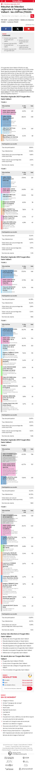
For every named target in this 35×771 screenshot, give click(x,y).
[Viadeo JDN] (26, 765)
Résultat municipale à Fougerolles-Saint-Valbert (17, 650)
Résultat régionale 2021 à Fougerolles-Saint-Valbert (10, 39)
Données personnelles (8, 748)
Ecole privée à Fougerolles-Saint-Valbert (15, 663)
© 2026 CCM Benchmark (26, 750)
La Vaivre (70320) (13, 20)
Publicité (30, 744)
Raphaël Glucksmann (9, 710)
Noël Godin (6, 707)
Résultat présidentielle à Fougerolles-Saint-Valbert (18, 643)
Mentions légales (7, 750)
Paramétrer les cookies (20, 748)
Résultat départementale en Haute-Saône (15, 641)
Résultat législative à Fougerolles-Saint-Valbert (17, 646)
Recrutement (26, 746)
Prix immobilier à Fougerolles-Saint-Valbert (16, 670)
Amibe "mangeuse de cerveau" (12, 703)
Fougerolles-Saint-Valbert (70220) (13, 661)
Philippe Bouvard (8, 705)
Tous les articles (15, 746)
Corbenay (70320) (12, 22)
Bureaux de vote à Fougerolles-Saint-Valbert (24, 41)
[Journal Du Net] (9, 761)
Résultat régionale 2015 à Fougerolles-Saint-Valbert (10, 45)
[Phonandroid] (26, 769)
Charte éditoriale (23, 744)
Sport (5, 682)
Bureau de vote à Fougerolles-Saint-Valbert (16, 639)
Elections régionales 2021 (12, 4)
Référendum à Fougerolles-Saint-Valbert (15, 652)
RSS (21, 746)
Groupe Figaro (15, 750)
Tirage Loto (6, 714)
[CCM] (26, 758)
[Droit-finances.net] (26, 762)
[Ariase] (9, 769)
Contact (8, 746)
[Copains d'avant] (9, 765)
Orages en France (8, 701)
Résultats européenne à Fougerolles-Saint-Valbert (18, 648)
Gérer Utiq (29, 748)
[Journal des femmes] (9, 758)
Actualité (6, 680)
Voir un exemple (27, 680)
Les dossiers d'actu (9, 685)
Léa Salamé (6, 712)
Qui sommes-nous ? (8, 744)
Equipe (16, 744)
